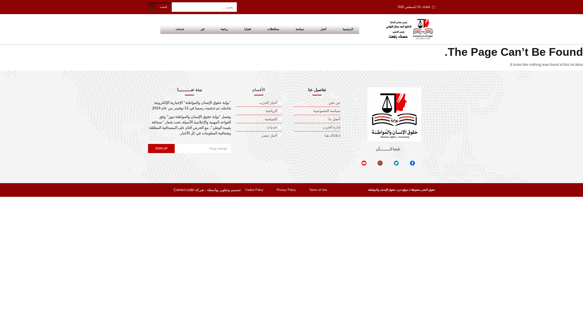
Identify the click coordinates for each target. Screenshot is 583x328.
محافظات (273, 29)
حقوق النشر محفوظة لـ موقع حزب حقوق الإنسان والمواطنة (401, 189)
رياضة (224, 29)
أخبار (323, 29)
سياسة (300, 29)
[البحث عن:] (204, 7)
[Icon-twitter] (396, 163)
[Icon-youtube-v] (364, 163)
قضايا (247, 29)
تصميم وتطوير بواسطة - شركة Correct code (207, 190)
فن (202, 29)
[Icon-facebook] (412, 163)
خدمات (180, 29)
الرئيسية (348, 29)
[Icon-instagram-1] (380, 163)
